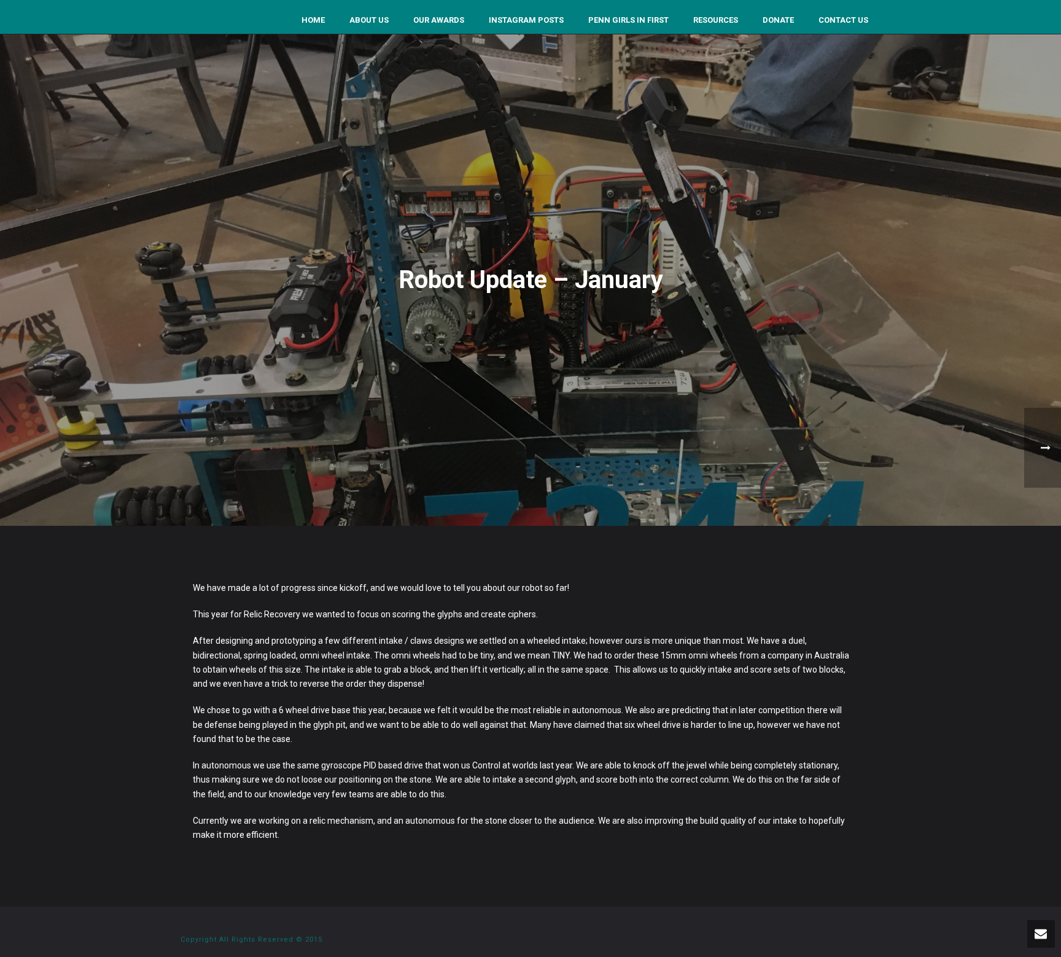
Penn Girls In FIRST (628, 20)
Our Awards (438, 20)
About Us (369, 20)
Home (313, 20)
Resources (715, 20)
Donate (778, 20)
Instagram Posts (526, 20)
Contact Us (843, 20)
